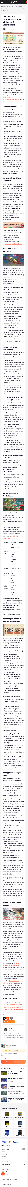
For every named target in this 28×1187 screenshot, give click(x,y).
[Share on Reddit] (7, 1018)
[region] (13, 568)
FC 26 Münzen (5, 1167)
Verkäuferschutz (5, 1174)
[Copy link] (11, 1018)
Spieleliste (4, 1159)
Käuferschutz (4, 1171)
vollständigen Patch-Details (13, 244)
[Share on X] (4, 1018)
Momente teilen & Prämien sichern (9, 1182)
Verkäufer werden (5, 1169)
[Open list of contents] (3, 1173)
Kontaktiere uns (5, 1161)
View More (22, 1068)
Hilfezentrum (4, 1154)
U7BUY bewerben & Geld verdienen (9, 1179)
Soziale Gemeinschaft (6, 1184)
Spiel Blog (4, 1156)
